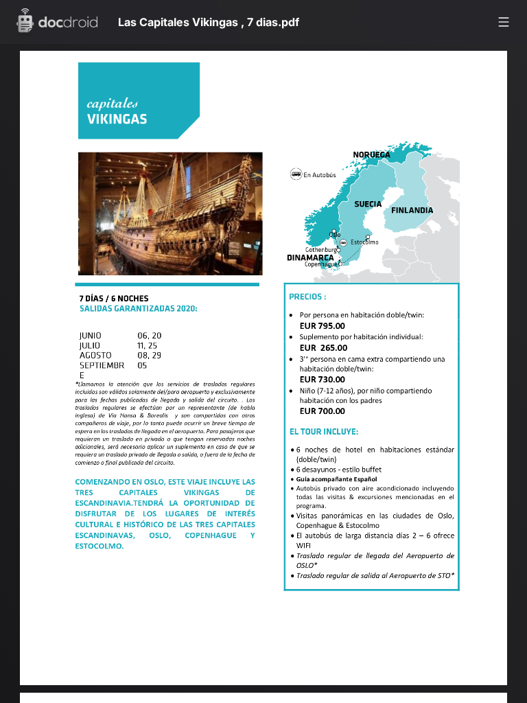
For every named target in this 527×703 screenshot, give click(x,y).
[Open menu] (504, 22)
